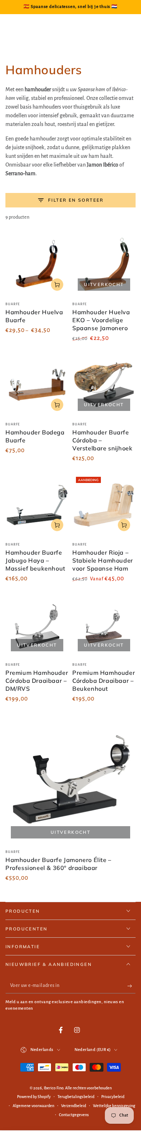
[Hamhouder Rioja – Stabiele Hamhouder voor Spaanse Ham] (104, 505)
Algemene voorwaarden (33, 1105)
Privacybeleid (112, 1096)
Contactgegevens (74, 1115)
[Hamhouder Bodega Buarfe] (37, 384)
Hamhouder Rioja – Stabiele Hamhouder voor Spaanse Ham (102, 560)
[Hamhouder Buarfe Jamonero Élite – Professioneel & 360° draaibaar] (70, 779)
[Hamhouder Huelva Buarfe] (37, 264)
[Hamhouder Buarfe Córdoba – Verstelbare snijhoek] (104, 384)
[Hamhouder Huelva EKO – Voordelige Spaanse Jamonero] (104, 264)
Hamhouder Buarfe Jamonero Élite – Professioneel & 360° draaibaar (58, 863)
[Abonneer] (131, 986)
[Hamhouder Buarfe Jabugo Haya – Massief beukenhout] (37, 505)
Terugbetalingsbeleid (75, 1096)
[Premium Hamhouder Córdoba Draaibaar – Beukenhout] (104, 625)
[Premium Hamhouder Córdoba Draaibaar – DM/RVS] (37, 625)
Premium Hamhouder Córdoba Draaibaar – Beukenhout (103, 680)
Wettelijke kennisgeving (114, 1105)
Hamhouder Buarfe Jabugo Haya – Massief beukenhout (35, 560)
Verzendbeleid (73, 1105)
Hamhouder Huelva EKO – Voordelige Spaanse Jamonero (101, 320)
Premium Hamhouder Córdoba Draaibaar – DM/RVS (36, 680)
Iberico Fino (53, 1088)
